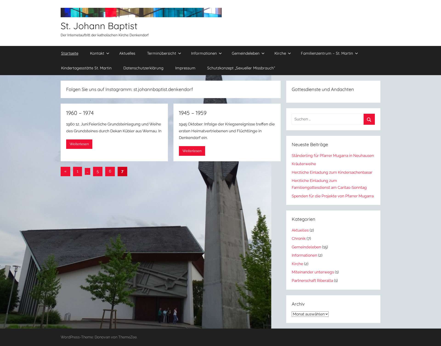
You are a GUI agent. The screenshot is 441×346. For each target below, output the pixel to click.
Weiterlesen (79, 144)
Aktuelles (127, 53)
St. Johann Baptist (99, 25)
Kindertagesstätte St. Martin (86, 67)
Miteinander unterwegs (313, 272)
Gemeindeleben (246, 53)
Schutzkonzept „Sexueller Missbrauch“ (241, 67)
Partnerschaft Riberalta (312, 280)
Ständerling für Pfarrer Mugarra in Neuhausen (333, 155)
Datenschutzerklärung (143, 67)
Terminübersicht (161, 53)
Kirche (280, 53)
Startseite (69, 53)
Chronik (299, 238)
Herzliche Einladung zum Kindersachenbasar (332, 172)
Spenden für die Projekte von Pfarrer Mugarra (333, 196)
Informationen (204, 53)
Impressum (185, 67)
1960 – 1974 (80, 112)
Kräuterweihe (304, 164)
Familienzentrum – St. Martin (327, 53)
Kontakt (97, 53)
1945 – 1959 (192, 112)
